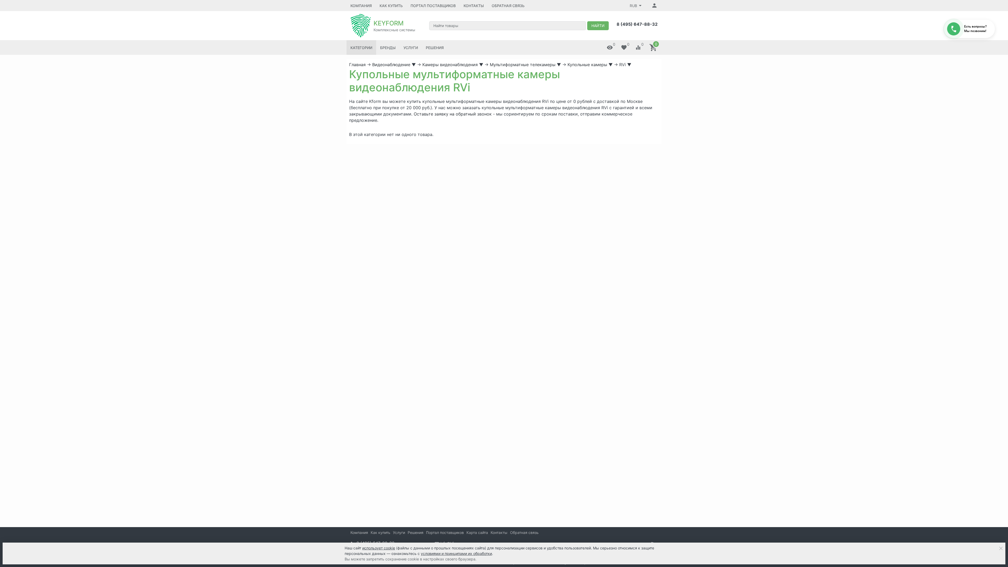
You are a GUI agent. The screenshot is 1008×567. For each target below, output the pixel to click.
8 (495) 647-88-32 (637, 24)
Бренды (388, 47)
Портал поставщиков (433, 5)
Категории (361, 47)
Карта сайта (477, 532)
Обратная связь (508, 5)
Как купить (391, 5)
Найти (598, 25)
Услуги (410, 47)
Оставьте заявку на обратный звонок (453, 114)
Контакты (474, 5)
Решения (435, 47)
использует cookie (378, 548)
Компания (361, 5)
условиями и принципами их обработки (456, 553)
